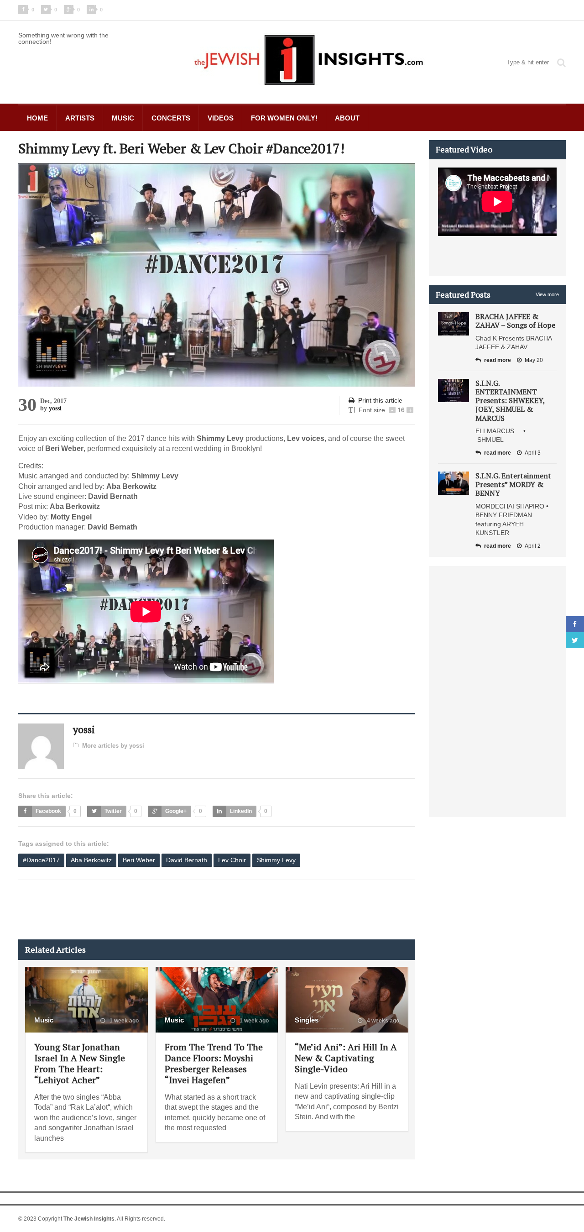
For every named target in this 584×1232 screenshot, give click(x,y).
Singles (306, 1020)
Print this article (380, 400)
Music (123, 118)
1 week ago (123, 1020)
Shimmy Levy (276, 860)
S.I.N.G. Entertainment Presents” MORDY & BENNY (513, 484)
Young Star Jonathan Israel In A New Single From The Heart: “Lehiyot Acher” (79, 1063)
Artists (79, 118)
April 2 (533, 546)
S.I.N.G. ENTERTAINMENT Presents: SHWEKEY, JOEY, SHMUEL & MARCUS (510, 400)
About (347, 118)
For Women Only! (284, 118)
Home (37, 118)
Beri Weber (139, 860)
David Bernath (186, 860)
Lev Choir (232, 860)
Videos (221, 118)
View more (547, 294)
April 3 (533, 453)
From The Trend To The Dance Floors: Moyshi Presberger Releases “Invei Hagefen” (214, 1063)
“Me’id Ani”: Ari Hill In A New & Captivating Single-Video (346, 1058)
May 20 (534, 360)
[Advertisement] (184, 909)
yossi (55, 408)
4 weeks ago (382, 1020)
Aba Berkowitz (91, 860)
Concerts (170, 118)
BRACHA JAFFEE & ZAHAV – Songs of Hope (515, 320)
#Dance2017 (41, 860)
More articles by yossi (113, 745)
